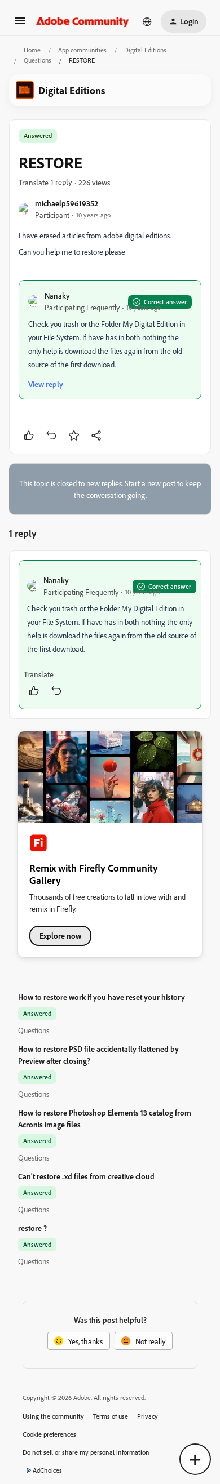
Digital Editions (145, 50)
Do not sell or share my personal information (86, 1452)
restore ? (32, 1228)
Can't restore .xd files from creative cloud (86, 1176)
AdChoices (47, 1470)
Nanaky (57, 295)
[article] (110, 634)
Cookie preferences (49, 1434)
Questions (37, 60)
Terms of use (110, 1416)
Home (32, 50)
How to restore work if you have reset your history (101, 997)
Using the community (53, 1416)
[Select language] (147, 21)
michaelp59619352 (66, 203)
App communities (82, 50)
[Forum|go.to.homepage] (82, 21)
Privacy (147, 1416)
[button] (20, 24)
